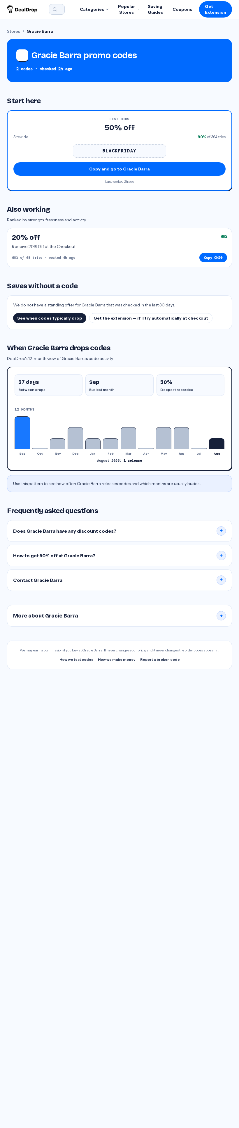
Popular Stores (126, 9)
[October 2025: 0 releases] (40, 448)
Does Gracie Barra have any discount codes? (118, 530)
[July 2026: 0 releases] (199, 448)
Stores (13, 31)
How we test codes (76, 659)
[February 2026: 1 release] (110, 443)
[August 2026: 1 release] (216, 443)
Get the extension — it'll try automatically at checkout (151, 318)
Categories (92, 9)
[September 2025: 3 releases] (22, 432)
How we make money (117, 659)
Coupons (182, 9)
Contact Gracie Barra (118, 580)
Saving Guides (155, 9)
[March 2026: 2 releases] (128, 438)
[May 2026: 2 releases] (163, 438)
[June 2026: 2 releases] (181, 438)
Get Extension (215, 9)
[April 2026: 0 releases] (146, 448)
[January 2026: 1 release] (93, 443)
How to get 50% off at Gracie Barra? (118, 555)
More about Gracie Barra (118, 615)
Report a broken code (160, 659)
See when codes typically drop (49, 318)
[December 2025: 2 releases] (75, 438)
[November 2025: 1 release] (57, 443)
